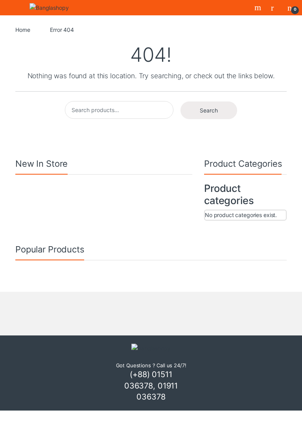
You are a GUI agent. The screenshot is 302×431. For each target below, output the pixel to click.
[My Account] (275, 7)
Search (258, 7)
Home (22, 29)
